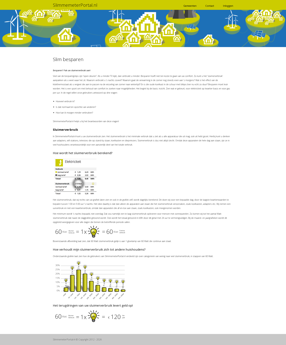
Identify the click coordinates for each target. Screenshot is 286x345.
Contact (209, 5)
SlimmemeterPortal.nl (75, 5)
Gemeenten (190, 5)
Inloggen (228, 5)
